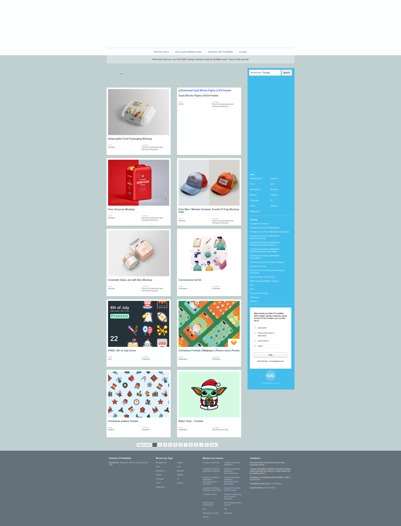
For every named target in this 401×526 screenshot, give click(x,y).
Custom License (258, 266)
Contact (243, 52)
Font (252, 184)
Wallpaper (255, 211)
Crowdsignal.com (276, 361)
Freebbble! (123, 7)
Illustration (255, 189)
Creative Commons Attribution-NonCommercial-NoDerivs (265, 243)
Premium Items (161, 52)
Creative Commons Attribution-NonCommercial (265, 237)
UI (271, 200)
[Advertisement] (237, 23)
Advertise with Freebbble (220, 52)
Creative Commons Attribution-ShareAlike (265, 256)
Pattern (273, 195)
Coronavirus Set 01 (190, 280)
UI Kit (252, 206)
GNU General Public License (264, 281)
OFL (252, 289)
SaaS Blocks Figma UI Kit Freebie (198, 95)
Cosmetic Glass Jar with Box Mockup (130, 280)
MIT (252, 285)
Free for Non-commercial (262, 277)
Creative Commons (259, 223)
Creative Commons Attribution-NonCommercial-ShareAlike (265, 250)
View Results (262, 361)
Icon (272, 184)
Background (256, 178)
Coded (273, 178)
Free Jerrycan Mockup (121, 209)
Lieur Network (276, 484)
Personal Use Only (259, 293)
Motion (253, 195)
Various (274, 206)
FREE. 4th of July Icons (122, 350)
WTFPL (253, 301)
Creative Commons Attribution (264, 227)
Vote (271, 355)
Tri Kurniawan (269, 488)
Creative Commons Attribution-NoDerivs (269, 231)
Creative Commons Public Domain (267, 262)
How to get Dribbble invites (188, 52)
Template (254, 200)
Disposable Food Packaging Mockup (130, 138)
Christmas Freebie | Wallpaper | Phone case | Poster (209, 350)
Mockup (274, 189)
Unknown (254, 297)
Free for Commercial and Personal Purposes (267, 271)
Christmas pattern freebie (123, 421)
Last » (213, 445)
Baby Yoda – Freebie (191, 421)
